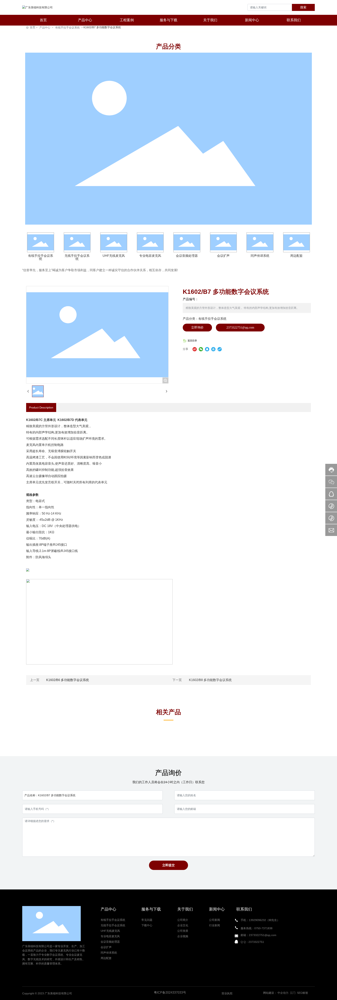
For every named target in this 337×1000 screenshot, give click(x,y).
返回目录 (192, 340)
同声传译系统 (260, 255)
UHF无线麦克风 (114, 255)
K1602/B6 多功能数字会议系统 (67, 680)
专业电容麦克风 (150, 255)
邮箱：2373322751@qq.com (258, 935)
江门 (292, 992)
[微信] (201, 349)
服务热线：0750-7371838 (256, 928)
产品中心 (44, 27)
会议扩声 (223, 255)
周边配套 (296, 255)
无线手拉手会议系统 (77, 257)
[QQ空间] (213, 349)
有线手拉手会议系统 (67, 27)
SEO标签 (302, 992)
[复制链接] (219, 349)
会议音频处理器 (187, 255)
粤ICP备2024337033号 (170, 992)
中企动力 (283, 992)
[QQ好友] (207, 349)
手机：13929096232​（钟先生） (260, 920)
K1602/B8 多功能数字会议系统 (210, 680)
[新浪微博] (194, 349)
